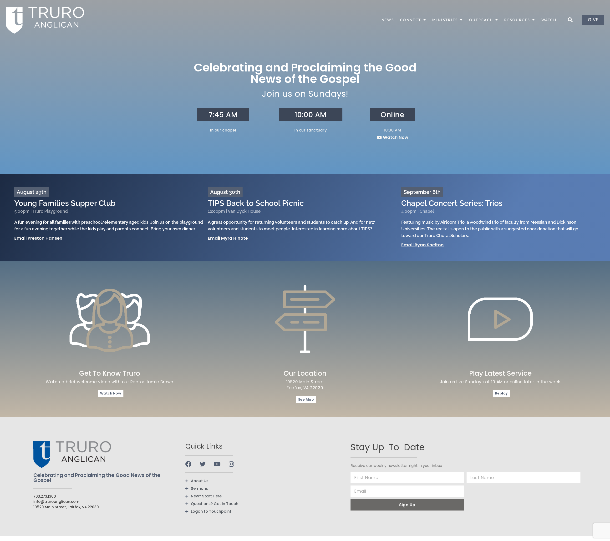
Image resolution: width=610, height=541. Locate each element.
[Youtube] (217, 464)
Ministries (445, 20)
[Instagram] (231, 464)
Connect (410, 20)
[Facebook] (188, 464)
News (387, 20)
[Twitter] (203, 464)
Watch (549, 20)
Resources (517, 20)
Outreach (481, 20)
